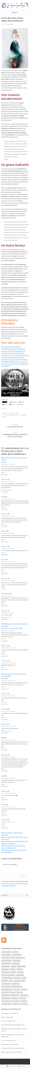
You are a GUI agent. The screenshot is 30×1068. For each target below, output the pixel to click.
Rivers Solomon (5, 995)
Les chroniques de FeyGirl (12, 364)
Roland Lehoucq (24, 995)
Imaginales (13, 972)
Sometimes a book (14, 361)
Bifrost (12, 957)
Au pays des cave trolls (15, 359)
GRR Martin (20, 969)
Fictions (12, 413)
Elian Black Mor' (5, 966)
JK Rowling (17, 978)
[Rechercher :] (15, 895)
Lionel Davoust (15, 983)
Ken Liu (11, 981)
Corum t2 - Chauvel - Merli (8, 1021)
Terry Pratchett (15, 1001)
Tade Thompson (6, 1001)
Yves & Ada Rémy (23, 1004)
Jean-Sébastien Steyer (7, 978)
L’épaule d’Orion (13, 348)
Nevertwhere (4, 355)
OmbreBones (4, 359)
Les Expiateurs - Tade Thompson (9, 1044)
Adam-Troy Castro (6, 952)
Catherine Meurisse (7, 960)
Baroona (4, 531)
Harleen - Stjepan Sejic (7, 1017)
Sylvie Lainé (22, 998)
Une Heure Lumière (6, 1004)
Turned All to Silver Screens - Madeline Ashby (13, 1048)
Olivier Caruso (5, 992)
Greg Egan (12, 969)
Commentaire (22, 876)
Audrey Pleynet (6, 957)
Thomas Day (24, 1001)
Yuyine (3, 678)
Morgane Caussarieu (7, 989)
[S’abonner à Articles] (3, 942)
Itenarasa (4, 709)
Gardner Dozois (13, 415)
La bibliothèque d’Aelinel (12, 357)
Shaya (3, 496)
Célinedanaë (5, 593)
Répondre (4, 474)
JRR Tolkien (5, 981)
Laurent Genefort (6, 983)
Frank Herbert (5, 969)
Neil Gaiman (24, 989)
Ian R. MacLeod (5, 972)
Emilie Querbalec (21, 966)
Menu (16, 12)
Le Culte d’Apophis (16, 353)
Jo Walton (23, 978)
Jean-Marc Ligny (20, 975)
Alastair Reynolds (17, 954)
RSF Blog (21, 357)
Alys (2, 462)
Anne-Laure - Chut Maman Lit (10, 628)
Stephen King (14, 998)
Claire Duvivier (15, 963)
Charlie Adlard (16, 960)
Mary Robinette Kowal (16, 986)
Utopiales (15, 1004)
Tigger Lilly (4, 479)
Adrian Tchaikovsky (6, 954)
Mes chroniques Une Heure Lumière (10, 346)
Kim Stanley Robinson (19, 981)
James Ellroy (20, 972)
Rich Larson (20, 992)
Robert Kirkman (15, 995)
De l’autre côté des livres (15, 355)
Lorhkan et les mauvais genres (15, 351)
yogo (2, 776)
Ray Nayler (13, 992)
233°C (23, 353)
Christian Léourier (6, 963)
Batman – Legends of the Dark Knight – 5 (12, 1052)
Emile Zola (13, 966)
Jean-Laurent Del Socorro (8, 975)
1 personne (9, 489)
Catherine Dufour (20, 957)
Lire (17, 413)
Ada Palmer (15, 952)
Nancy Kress (16, 989)
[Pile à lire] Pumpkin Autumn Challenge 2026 (12, 1025)
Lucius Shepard (5, 986)
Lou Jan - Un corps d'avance (8, 1040)
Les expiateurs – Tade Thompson (9, 1013)
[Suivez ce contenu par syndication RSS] (1, 1009)
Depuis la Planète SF (12, 1009)
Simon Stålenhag (6, 998)
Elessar (3, 804)
